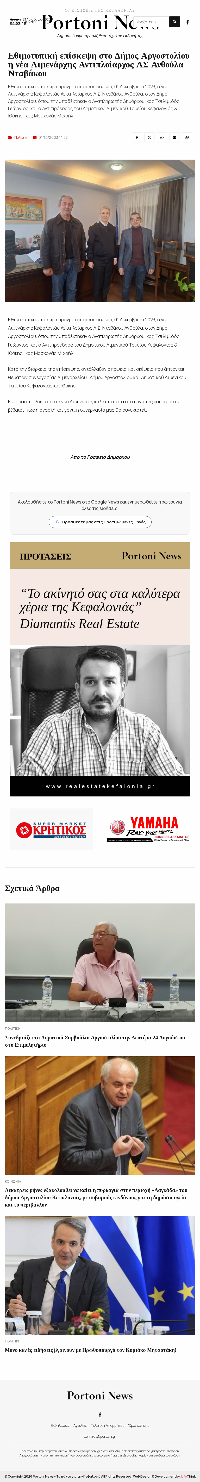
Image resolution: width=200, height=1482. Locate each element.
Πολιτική (21, 137)
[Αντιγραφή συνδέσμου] (187, 137)
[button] (23, 21)
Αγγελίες (80, 1425)
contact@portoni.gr (100, 1436)
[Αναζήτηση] (174, 21)
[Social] (187, 21)
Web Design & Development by (164, 1476)
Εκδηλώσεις (60, 1425)
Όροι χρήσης (138, 1425)
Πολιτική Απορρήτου (107, 1425)
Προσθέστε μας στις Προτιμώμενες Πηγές (101, 522)
